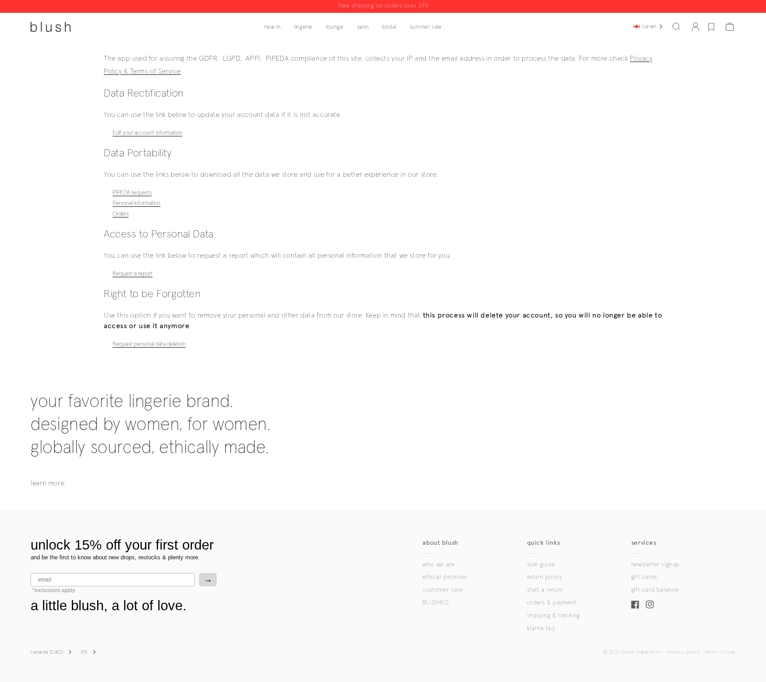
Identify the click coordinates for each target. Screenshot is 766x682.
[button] (676, 26)
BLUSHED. (436, 603)
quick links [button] (543, 542)
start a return (545, 590)
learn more (47, 483)
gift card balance (655, 590)
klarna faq (541, 628)
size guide (541, 565)
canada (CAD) (47, 652)
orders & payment (552, 603)
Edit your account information (147, 133)
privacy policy (683, 652)
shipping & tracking (553, 615)
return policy (544, 577)
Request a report (132, 274)
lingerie (303, 27)
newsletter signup (655, 565)
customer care (442, 590)
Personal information (136, 203)
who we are (438, 565)
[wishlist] (711, 26)
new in (272, 27)
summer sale (426, 27)
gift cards (644, 577)
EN (84, 652)
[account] (696, 26)
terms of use (720, 652)
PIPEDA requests (132, 193)
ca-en (649, 26)
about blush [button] (440, 542)
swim (363, 27)
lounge (335, 27)
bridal (389, 27)
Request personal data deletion (149, 344)
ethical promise (444, 577)
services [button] (644, 542)
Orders (121, 214)
